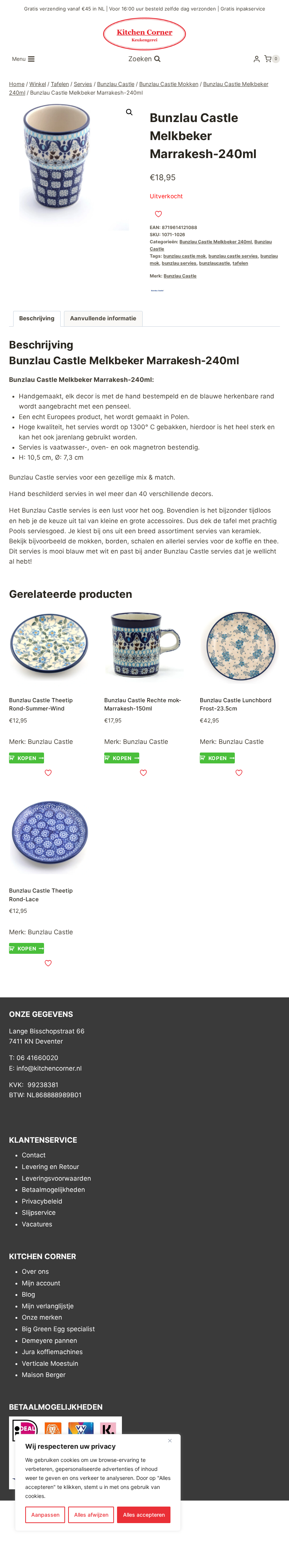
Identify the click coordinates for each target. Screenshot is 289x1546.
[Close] (172, 1440)
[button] (129, 112)
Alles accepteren (144, 1514)
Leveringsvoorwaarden (56, 1178)
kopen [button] (27, 758)
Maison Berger (43, 1375)
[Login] (256, 59)
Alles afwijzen (91, 1514)
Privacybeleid (42, 1201)
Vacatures (37, 1224)
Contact (34, 1155)
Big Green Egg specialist (58, 1329)
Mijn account (41, 1283)
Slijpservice (39, 1213)
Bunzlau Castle (180, 276)
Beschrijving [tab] (37, 318)
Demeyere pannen (49, 1340)
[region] (98, 1482)
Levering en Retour (50, 1166)
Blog (28, 1294)
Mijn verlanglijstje (48, 1306)
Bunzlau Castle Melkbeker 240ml (215, 241)
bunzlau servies (179, 263)
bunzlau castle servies (233, 256)
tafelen (240, 263)
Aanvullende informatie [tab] (103, 318)
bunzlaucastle (214, 263)
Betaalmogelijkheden (53, 1189)
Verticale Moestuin (50, 1363)
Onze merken (42, 1317)
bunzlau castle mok (184, 256)
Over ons (35, 1271)
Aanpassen (45, 1514)
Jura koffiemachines (52, 1352)
